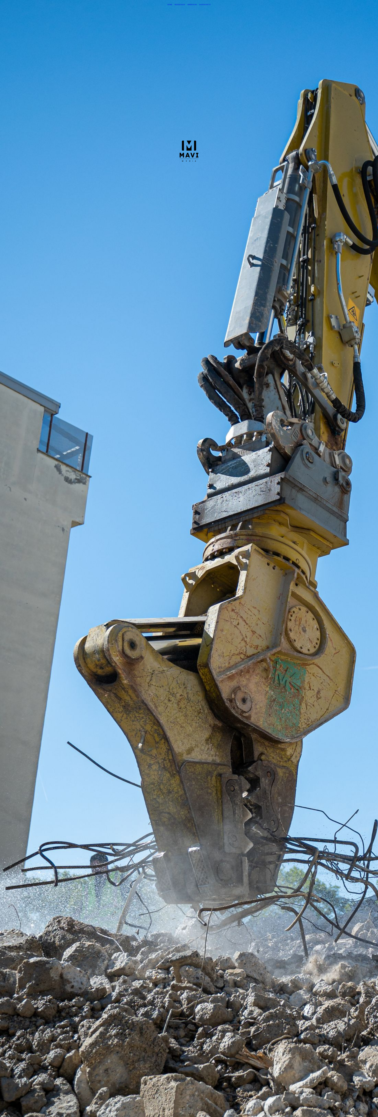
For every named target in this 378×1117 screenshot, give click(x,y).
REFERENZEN (180, 4)
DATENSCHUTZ (205, 4)
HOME (169, 4)
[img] (189, 558)
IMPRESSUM (192, 4)
